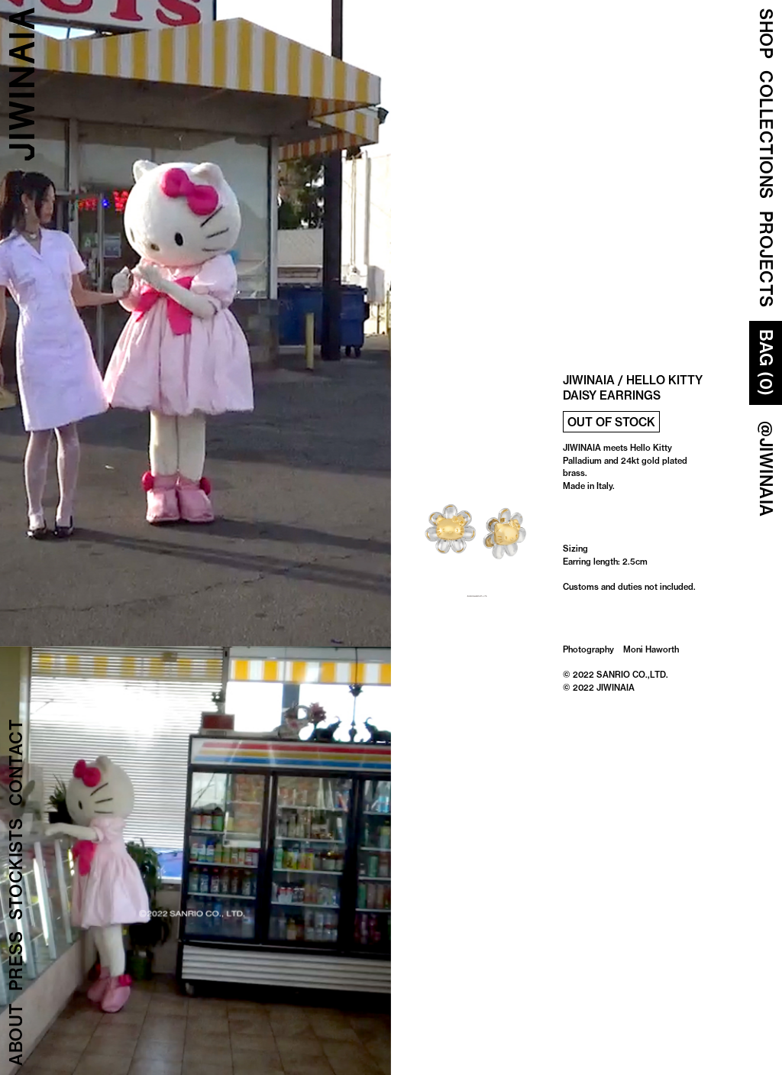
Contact (16, 763)
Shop (766, 33)
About (16, 1035)
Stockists (16, 869)
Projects (766, 259)
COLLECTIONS (766, 134)
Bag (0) (766, 363)
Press (16, 961)
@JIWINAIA (766, 469)
